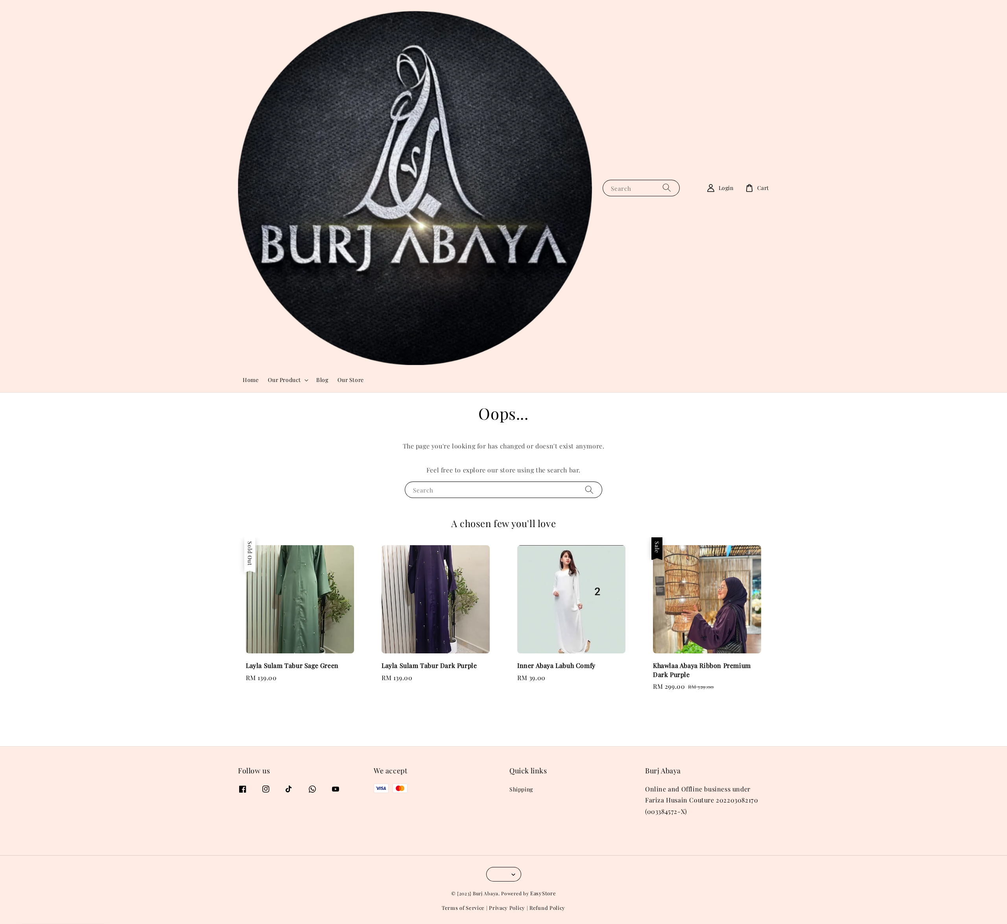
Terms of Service (463, 907)
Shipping (521, 789)
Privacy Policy (507, 907)
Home (250, 380)
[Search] (666, 187)
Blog (322, 380)
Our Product (284, 380)
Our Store (350, 380)
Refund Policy (547, 907)
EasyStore (543, 893)
